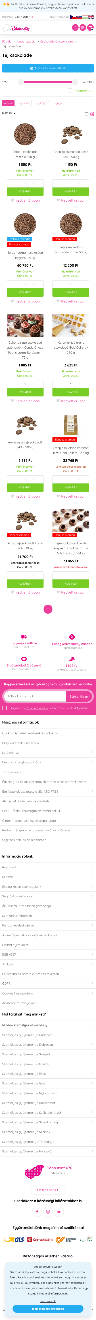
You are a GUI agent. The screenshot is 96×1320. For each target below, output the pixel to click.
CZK (17, 16)
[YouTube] (59, 1212)
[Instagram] (48, 1212)
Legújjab (58, 103)
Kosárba (25, 191)
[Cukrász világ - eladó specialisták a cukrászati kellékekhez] (16, 27)
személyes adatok (36, 708)
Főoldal (7, 41)
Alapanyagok (26, 41)
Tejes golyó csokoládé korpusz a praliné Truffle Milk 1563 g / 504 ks (71, 548)
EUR (25, 16)
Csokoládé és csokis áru (56, 41)
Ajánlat (8, 103)
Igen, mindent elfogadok (48, 1308)
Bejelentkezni (79, 696)
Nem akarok (48, 1301)
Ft (31, 16)
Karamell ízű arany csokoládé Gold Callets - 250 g (71, 348)
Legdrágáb (41, 103)
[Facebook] (37, 1212)
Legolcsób (23, 103)
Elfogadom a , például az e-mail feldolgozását (48, 708)
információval (58, 1293)
